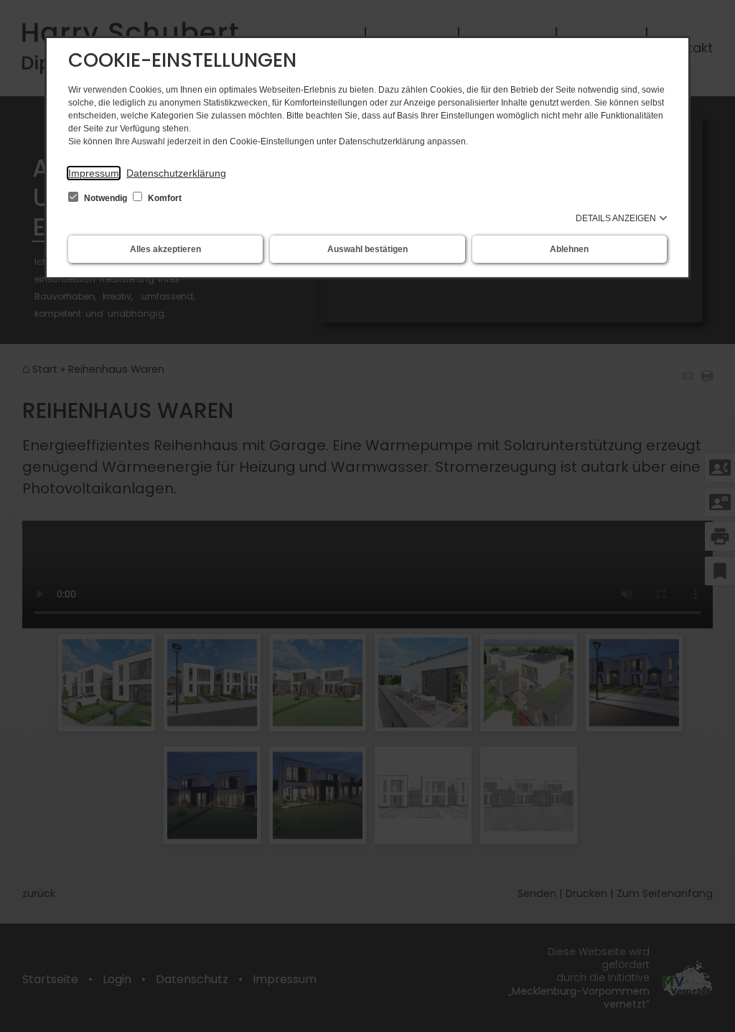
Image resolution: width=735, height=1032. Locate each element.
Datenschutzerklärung (176, 173)
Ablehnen (569, 249)
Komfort (164, 198)
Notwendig (105, 198)
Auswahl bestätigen (367, 249)
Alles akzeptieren (165, 249)
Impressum (93, 173)
